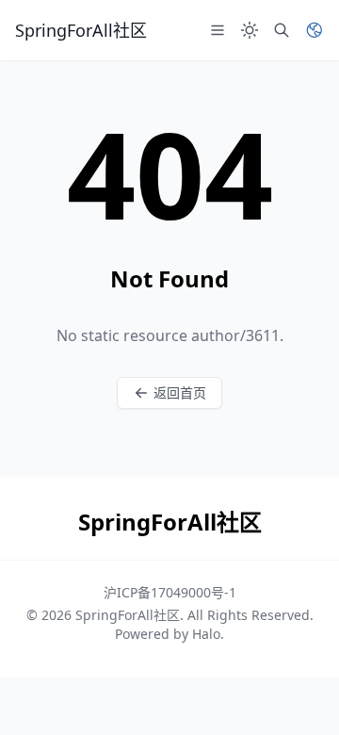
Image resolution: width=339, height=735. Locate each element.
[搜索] (281, 30)
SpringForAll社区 (127, 615)
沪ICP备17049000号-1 (170, 592)
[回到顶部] (297, 693)
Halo (206, 634)
